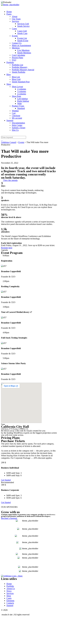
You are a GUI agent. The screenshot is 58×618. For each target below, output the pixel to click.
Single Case (22, 33)
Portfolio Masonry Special (23, 70)
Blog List (16, 77)
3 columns (21, 91)
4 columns (21, 94)
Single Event (22, 40)
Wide (19, 103)
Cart (14, 113)
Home (9, 11)
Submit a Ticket (18, 128)
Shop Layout (17, 86)
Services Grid (23, 24)
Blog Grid (16, 79)
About (14, 16)
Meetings (16, 48)
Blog (8, 74)
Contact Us (16, 43)
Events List (22, 38)
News (8, 591)
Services (15, 21)
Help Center (17, 125)
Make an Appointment (21, 45)
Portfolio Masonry (19, 67)
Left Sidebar (22, 99)
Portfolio (10, 62)
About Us (10, 588)
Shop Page (16, 96)
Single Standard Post (21, 82)
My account (17, 118)
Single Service (23, 26)
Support (9, 120)
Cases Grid (22, 31)
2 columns (21, 89)
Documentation (18, 123)
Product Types (18, 106)
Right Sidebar (23, 101)
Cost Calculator (18, 55)
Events (15, 36)
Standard (21, 108)
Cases (14, 28)
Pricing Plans (17, 57)
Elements (10, 600)
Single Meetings (24, 53)
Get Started (6, 480)
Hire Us (15, 130)
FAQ (14, 60)
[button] (9, 180)
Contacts (10, 603)
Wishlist (15, 111)
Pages (8, 14)
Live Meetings (23, 50)
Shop (8, 84)
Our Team (16, 19)
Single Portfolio (18, 72)
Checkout (16, 115)
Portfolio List (17, 65)
